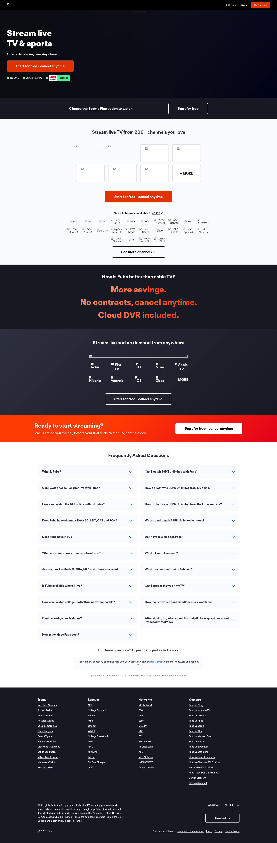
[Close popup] (171, 386)
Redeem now (138, 449)
